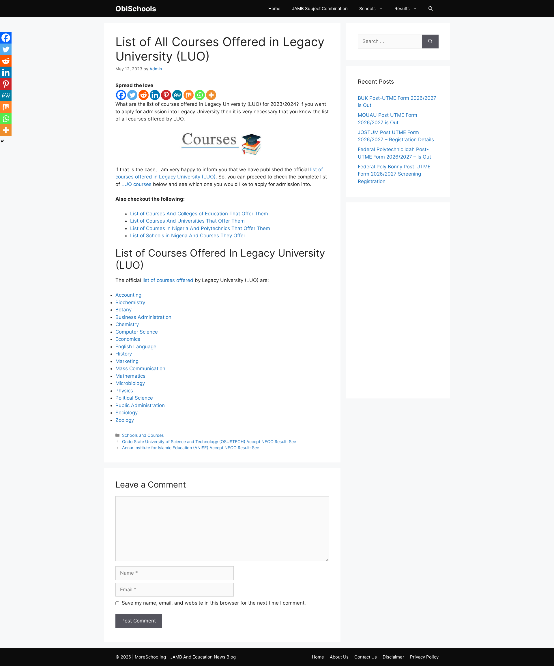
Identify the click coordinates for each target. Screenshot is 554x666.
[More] (211, 95)
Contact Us (365, 657)
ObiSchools (135, 8)
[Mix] (189, 95)
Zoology (124, 420)
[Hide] (2, 141)
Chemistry (127, 324)
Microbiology (130, 383)
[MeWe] (177, 95)
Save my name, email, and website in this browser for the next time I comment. (214, 603)
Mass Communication (140, 368)
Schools (367, 8)
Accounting (128, 295)
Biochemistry (130, 302)
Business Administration (143, 317)
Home (274, 8)
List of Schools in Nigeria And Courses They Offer (187, 235)
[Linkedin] (155, 95)
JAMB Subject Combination (320, 8)
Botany (123, 310)
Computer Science (136, 332)
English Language (135, 346)
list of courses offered (168, 280)
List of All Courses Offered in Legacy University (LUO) (219, 48)
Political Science (134, 398)
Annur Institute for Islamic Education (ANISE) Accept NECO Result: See (190, 447)
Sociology (126, 412)
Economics (127, 339)
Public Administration (140, 405)
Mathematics (130, 376)
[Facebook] (121, 95)
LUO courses (136, 184)
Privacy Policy (424, 657)
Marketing (126, 361)
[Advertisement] (398, 300)
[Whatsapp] (200, 95)
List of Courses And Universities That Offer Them (187, 221)
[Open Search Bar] (431, 8)
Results (402, 8)
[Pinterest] (166, 95)
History (123, 354)
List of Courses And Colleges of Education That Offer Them (199, 214)
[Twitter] (132, 95)
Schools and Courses (143, 435)
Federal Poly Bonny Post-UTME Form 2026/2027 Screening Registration (394, 174)
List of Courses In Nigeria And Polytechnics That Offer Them (200, 228)
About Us (339, 657)
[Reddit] (143, 95)
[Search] (430, 41)
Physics (124, 391)
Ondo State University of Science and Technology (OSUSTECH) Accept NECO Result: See (209, 441)
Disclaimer (393, 657)
